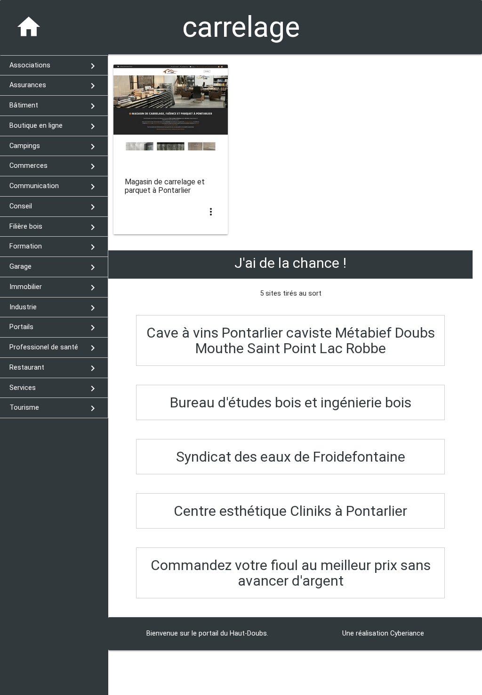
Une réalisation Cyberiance (383, 633)
